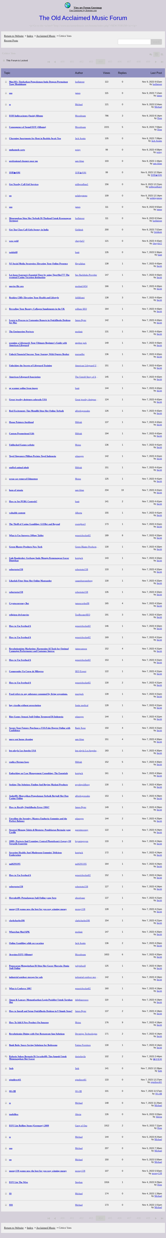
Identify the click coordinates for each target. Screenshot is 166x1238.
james (159, 95)
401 (72, 61)
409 (148, 61)
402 (81, 61)
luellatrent (157, 84)
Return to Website (14, 35)
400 (62, 61)
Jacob (159, 266)
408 (138, 61)
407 (129, 61)
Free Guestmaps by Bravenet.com (83, 10)
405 (110, 61)
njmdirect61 (156, 1082)
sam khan (157, 163)
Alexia (159, 1116)
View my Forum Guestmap (88, 7)
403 (91, 61)
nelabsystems (156, 198)
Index (30, 35)
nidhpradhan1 (155, 186)
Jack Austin (156, 141)
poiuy (159, 152)
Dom (159, 118)
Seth (160, 1071)
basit (160, 254)
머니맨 (158, 1093)
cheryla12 (157, 243)
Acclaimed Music (45, 35)
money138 (157, 1173)
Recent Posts (11, 40)
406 (119, 61)
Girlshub (158, 232)
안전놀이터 (156, 175)
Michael (158, 107)
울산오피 (157, 1059)
